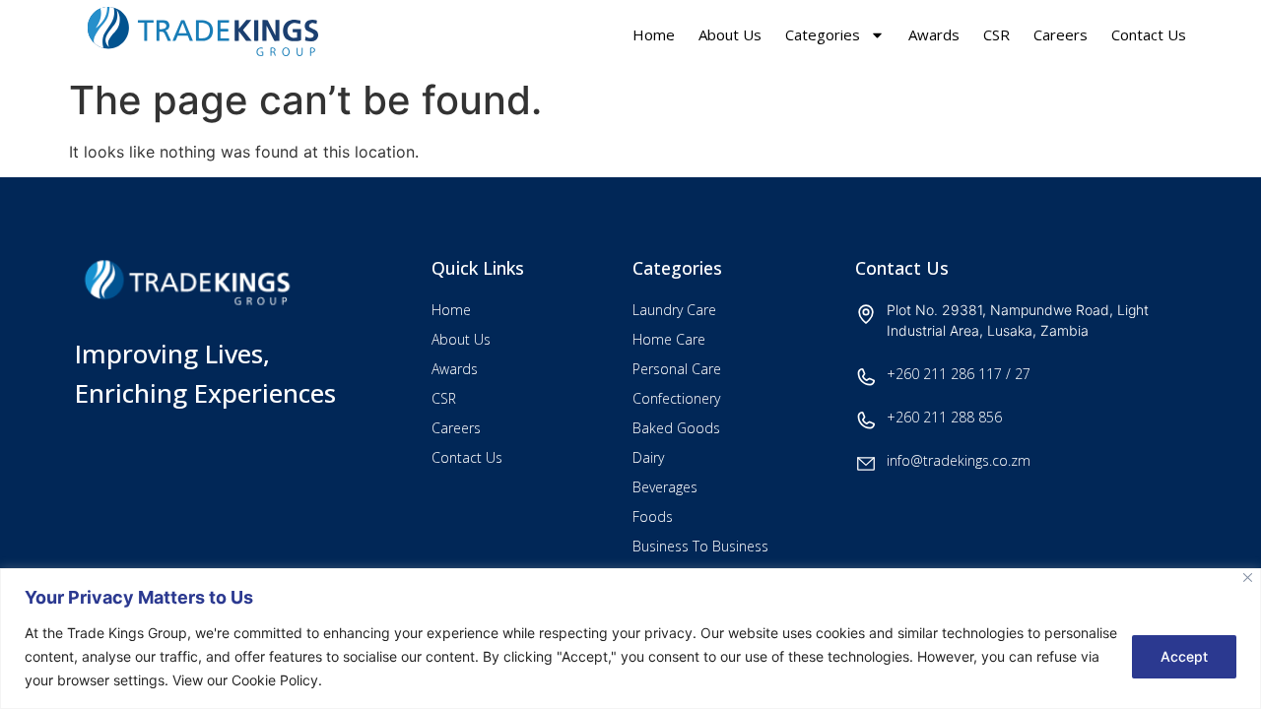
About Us (730, 34)
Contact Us (1148, 34)
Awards (934, 34)
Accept (1184, 656)
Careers (1060, 34)
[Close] (1247, 577)
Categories (822, 34)
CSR (996, 34)
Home (653, 34)
